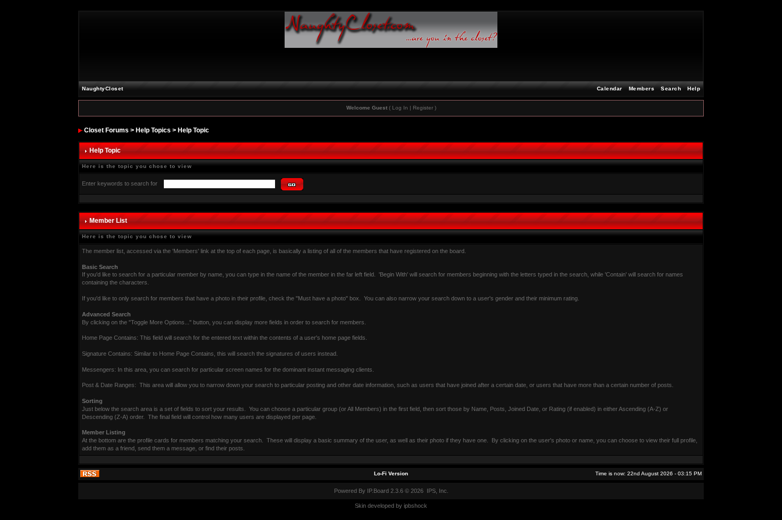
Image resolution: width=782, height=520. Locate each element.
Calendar (609, 88)
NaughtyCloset (102, 88)
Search (671, 88)
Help (693, 88)
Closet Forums (106, 130)
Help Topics (153, 130)
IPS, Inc (437, 491)
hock (420, 505)
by (399, 505)
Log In (400, 108)
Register (423, 108)
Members (642, 88)
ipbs (409, 505)
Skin (360, 505)
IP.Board (378, 491)
